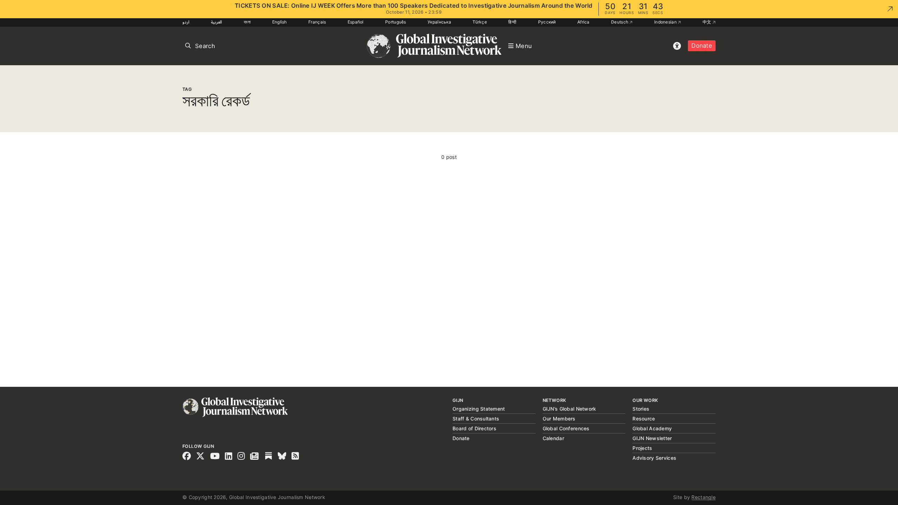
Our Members (559, 419)
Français (317, 22)
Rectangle (703, 497)
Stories (640, 409)
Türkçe (480, 22)
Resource (643, 419)
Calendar (553, 438)
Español (356, 22)
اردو (185, 22)
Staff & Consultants (476, 419)
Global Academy (652, 428)
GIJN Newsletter (652, 438)
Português (395, 22)
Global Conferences (566, 428)
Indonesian (666, 22)
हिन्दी (512, 22)
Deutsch (620, 22)
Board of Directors (474, 428)
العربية (216, 22)
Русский (547, 22)
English (279, 22)
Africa (583, 22)
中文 (707, 22)
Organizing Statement (479, 409)
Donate (701, 45)
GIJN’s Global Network (569, 409)
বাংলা (247, 22)
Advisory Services (654, 458)
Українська (439, 22)
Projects (642, 448)
